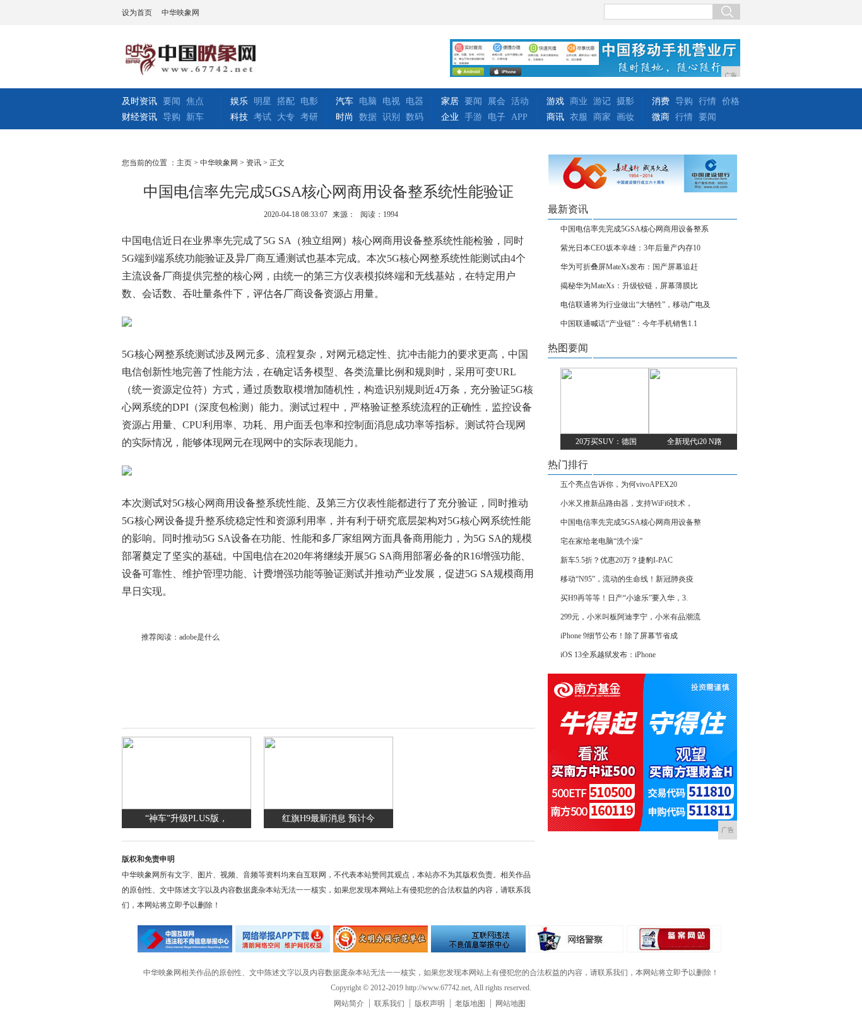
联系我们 (389, 1003)
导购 (171, 117)
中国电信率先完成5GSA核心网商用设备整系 (634, 229)
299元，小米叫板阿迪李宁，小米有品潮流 (630, 616)
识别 (391, 117)
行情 (707, 101)
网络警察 (576, 938)
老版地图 (470, 1003)
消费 (661, 101)
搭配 (286, 101)
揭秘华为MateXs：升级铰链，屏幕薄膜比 (629, 285)
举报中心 (478, 938)
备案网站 (674, 938)
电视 (391, 101)
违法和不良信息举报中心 (185, 938)
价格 (731, 101)
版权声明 (430, 1003)
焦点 (195, 101)
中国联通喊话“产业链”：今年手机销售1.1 (628, 323)
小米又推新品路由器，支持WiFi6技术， (626, 503)
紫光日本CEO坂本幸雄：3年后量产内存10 (630, 247)
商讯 (555, 117)
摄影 (625, 101)
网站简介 (349, 1003)
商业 (578, 101)
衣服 (578, 117)
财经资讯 (139, 117)
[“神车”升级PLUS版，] (186, 806)
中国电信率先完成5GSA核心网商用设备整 (630, 522)
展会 (496, 101)
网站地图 (510, 1003)
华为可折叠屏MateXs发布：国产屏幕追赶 (629, 266)
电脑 (368, 101)
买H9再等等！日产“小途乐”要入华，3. (624, 598)
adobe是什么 (199, 637)
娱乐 (239, 101)
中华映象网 (180, 12)
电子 (496, 117)
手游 (473, 117)
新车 (195, 117)
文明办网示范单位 (380, 938)
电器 (414, 101)
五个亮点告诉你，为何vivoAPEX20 (618, 484)
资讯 (253, 162)
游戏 (555, 101)
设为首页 (137, 12)
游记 (602, 101)
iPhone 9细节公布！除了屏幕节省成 (619, 635)
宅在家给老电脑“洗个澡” (601, 541)
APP (519, 117)
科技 (239, 117)
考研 (309, 117)
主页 (184, 162)
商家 (602, 117)
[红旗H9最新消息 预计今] (328, 806)
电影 (309, 101)
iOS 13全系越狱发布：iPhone (608, 654)
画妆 (625, 117)
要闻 (171, 101)
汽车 (344, 101)
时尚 (344, 117)
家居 (450, 101)
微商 (661, 117)
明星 (262, 101)
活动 (520, 101)
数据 (368, 117)
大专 (286, 117)
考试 (262, 117)
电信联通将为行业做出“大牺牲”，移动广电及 (635, 304)
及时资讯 (139, 101)
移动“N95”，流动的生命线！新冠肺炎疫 (627, 579)
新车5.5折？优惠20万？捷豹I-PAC (616, 560)
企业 (450, 117)
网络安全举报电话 (282, 938)
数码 (414, 117)
